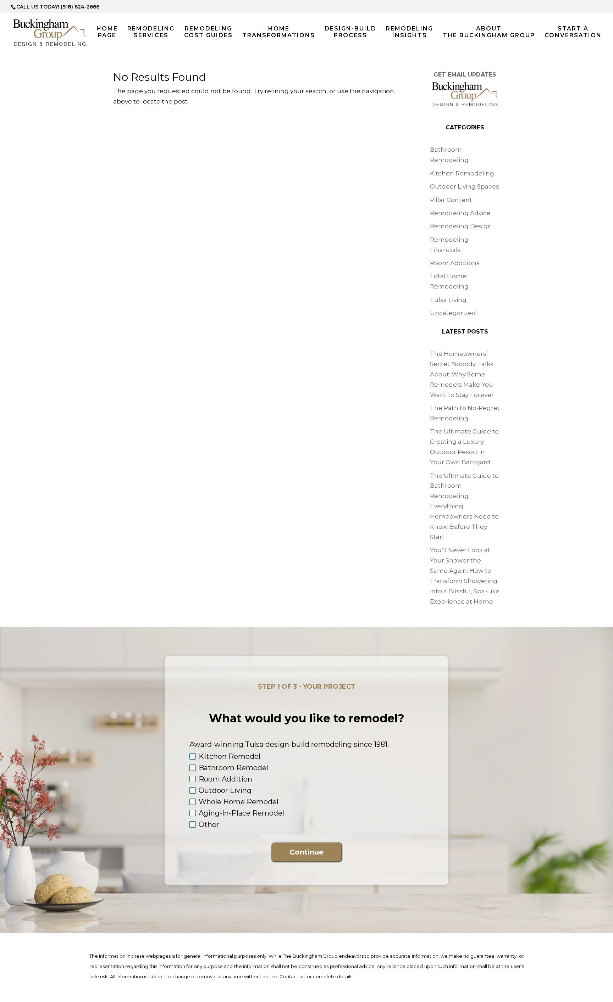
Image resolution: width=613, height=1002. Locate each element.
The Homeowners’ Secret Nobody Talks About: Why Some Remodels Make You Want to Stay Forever (462, 374)
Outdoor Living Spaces (464, 186)
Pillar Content (451, 199)
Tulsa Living (448, 299)
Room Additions (455, 263)
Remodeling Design (461, 226)
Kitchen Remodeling (462, 173)
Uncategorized (453, 313)
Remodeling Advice (460, 213)
